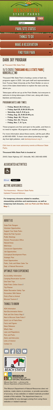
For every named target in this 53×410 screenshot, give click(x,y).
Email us (6, 351)
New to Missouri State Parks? (14, 317)
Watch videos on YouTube (24, 351)
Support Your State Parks (13, 231)
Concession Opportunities (13, 249)
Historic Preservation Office (14, 240)
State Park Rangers (11, 225)
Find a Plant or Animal (12, 296)
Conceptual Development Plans (15, 255)
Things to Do (26, 36)
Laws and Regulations (12, 332)
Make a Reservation (26, 44)
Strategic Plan (9, 257)
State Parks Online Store (13, 285)
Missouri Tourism (10, 299)
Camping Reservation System (14, 279)
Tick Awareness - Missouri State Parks (18, 190)
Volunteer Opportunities (12, 228)
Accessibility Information (13, 276)
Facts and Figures (10, 323)
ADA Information (10, 309)
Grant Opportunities (11, 260)
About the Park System (12, 234)
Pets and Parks (9, 335)
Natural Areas (9, 243)
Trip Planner (8, 287)
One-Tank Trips (9, 282)
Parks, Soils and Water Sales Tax (16, 263)
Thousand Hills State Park (15, 65)
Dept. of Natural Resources (13, 266)
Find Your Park (26, 52)
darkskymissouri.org (32, 139)
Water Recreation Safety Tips (14, 290)
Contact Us (8, 344)
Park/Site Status (26, 28)
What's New (8, 329)
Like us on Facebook (12, 351)
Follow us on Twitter (18, 351)
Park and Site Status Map (13, 314)
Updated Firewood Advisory (14, 193)
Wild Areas (8, 246)
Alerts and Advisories (11, 338)
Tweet (14, 180)
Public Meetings (9, 237)
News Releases (9, 326)
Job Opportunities (10, 252)
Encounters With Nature (12, 293)
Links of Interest (10, 341)
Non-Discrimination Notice (13, 311)
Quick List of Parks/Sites (13, 320)
